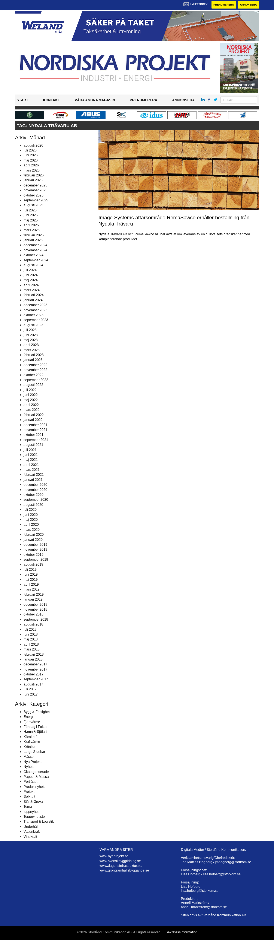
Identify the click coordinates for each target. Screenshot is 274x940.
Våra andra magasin (95, 100)
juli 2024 (30, 270)
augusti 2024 (33, 265)
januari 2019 (33, 599)
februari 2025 (34, 235)
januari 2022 (33, 420)
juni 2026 (31, 155)
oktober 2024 (33, 255)
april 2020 (31, 524)
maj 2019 (31, 579)
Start (22, 100)
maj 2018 (31, 639)
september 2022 (36, 380)
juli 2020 (30, 509)
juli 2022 (30, 390)
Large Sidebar (34, 752)
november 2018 (35, 609)
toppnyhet (31, 811)
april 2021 (31, 465)
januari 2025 (33, 240)
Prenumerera (223, 4)
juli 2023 (30, 330)
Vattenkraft (32, 831)
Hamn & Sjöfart (35, 731)
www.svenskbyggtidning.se (120, 861)
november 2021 (35, 430)
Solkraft (29, 796)
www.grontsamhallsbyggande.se (124, 870)
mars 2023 (32, 350)
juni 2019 (31, 574)
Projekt (29, 791)
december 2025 (35, 185)
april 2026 (31, 165)
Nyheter (30, 766)
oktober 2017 (33, 674)
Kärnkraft (30, 737)
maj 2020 (31, 519)
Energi (29, 717)
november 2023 (35, 310)
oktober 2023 (33, 315)
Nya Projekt (32, 762)
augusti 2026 (33, 145)
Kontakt (51, 100)
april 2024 (31, 285)
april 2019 (31, 584)
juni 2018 (31, 634)
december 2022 (35, 365)
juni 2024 (31, 275)
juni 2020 (31, 515)
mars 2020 (32, 529)
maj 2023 (31, 340)
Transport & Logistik (39, 821)
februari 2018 (34, 654)
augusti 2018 (33, 624)
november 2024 (35, 250)
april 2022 (31, 405)
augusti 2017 (33, 684)
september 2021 (36, 440)
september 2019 (36, 559)
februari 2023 (34, 355)
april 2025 (31, 225)
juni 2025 (31, 215)
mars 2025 (32, 230)
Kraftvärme (32, 742)
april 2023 (31, 345)
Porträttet (30, 781)
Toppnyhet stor (35, 816)
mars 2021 (32, 469)
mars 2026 (32, 170)
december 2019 (35, 544)
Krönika (29, 747)
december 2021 (35, 425)
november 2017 (35, 669)
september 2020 (36, 499)
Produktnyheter (35, 787)
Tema (28, 806)
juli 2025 (30, 210)
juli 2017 (30, 689)
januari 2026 (33, 180)
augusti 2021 (33, 445)
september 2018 (36, 619)
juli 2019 (30, 569)
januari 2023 (33, 360)
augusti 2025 (33, 205)
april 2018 (31, 644)
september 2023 (36, 320)
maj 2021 (31, 459)
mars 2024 (32, 290)
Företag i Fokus (35, 727)
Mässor (29, 756)
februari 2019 (34, 594)
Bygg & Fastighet (37, 712)
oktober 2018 (33, 614)
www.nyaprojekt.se (114, 856)
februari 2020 (34, 534)
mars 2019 (32, 589)
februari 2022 (34, 415)
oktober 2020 (33, 494)
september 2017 (36, 679)
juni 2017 (31, 694)
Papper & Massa (36, 776)
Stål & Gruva (33, 801)
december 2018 (35, 604)
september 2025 (36, 200)
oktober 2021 (33, 435)
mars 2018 (32, 649)
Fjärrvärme (32, 722)
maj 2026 (31, 160)
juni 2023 (31, 335)
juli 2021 (30, 450)
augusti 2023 (33, 325)
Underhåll (31, 826)
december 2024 (35, 245)
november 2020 (35, 490)
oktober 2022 (33, 375)
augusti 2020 (33, 504)
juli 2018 (30, 629)
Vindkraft (30, 836)
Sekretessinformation (181, 932)
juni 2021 (31, 455)
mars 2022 (32, 410)
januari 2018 (33, 659)
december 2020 (35, 484)
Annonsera (248, 4)
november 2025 (35, 190)
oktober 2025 (33, 195)
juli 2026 (30, 150)
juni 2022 (31, 395)
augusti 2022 (33, 385)
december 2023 (35, 305)
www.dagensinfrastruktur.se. (121, 865)
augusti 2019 (33, 564)
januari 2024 (33, 300)
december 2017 (35, 664)
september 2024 (36, 260)
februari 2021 (34, 474)
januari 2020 (33, 539)
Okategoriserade (36, 772)
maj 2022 (31, 400)
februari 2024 (34, 295)
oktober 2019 (33, 554)
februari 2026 (34, 175)
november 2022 (35, 370)
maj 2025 (31, 220)
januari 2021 (33, 480)
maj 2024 (31, 280)
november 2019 (35, 549)
